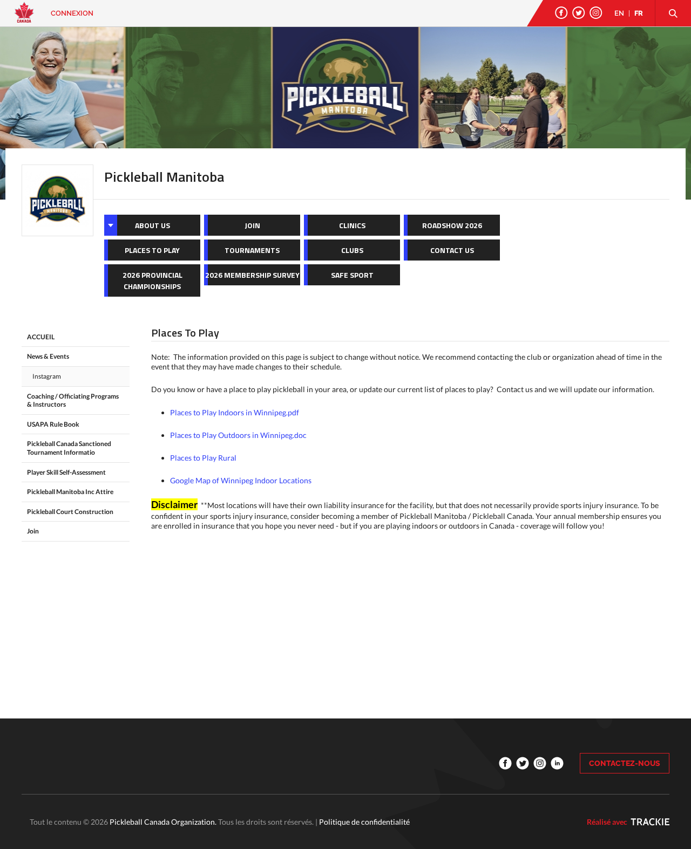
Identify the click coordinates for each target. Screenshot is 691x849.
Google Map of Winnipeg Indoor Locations (240, 480)
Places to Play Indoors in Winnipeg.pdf (234, 412)
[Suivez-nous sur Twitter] (578, 12)
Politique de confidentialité (364, 821)
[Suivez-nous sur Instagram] (596, 12)
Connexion (72, 13)
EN (619, 13)
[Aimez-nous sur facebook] (561, 12)
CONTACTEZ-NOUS (624, 763)
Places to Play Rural (203, 457)
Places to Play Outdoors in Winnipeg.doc (238, 435)
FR (638, 13)
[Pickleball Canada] (24, 17)
